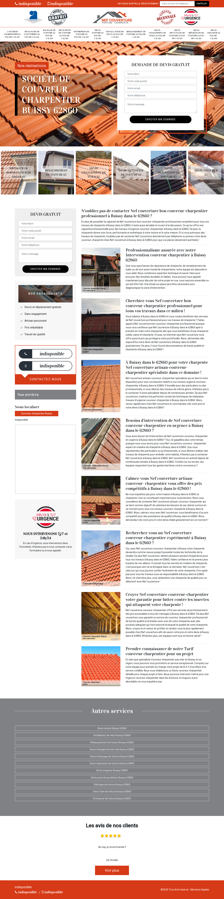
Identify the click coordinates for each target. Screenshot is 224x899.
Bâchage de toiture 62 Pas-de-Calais (49, 34)
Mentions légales (199, 889)
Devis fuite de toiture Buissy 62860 (112, 791)
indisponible (29, 3)
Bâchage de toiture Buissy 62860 (112, 784)
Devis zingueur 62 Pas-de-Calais (213, 34)
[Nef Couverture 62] (112, 17)
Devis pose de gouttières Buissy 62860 (112, 777)
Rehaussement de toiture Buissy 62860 (112, 742)
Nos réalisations (32, 66)
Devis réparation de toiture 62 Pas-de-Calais (196, 34)
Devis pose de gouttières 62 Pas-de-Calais (32, 34)
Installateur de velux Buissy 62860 (112, 735)
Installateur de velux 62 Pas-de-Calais (115, 34)
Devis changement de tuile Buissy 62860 (112, 749)
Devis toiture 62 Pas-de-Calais (98, 34)
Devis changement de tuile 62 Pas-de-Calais (157, 34)
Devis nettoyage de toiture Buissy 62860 (112, 756)
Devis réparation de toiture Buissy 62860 (112, 763)
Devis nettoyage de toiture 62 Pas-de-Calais (177, 34)
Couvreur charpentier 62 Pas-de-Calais (12, 34)
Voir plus (112, 870)
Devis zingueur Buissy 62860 (112, 770)
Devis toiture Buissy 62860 (112, 728)
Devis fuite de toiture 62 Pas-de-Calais (65, 34)
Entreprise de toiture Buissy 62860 (112, 798)
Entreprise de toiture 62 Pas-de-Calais (81, 34)
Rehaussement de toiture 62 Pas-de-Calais (136, 34)
